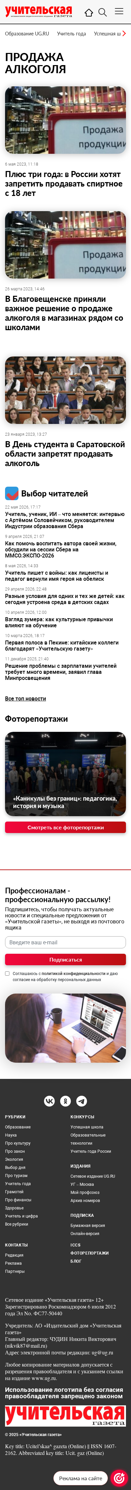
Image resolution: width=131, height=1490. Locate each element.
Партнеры (15, 1271)
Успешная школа (112, 33)
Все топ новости (25, 698)
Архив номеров (85, 1200)
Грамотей (14, 1192)
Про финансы (18, 1200)
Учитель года (71, 33)
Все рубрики (16, 1224)
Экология (14, 1159)
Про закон (15, 1151)
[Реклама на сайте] (119, 1478)
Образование (18, 1127)
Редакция (14, 1255)
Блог (76, 1261)
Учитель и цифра (21, 1216)
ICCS (75, 1245)
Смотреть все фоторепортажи (66, 827)
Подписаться (65, 959)
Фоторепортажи (36, 718)
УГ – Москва (82, 1184)
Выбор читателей (54, 493)
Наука (11, 1135)
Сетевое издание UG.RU (93, 1176)
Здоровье (14, 1208)
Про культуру (18, 1143)
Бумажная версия (88, 1225)
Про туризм (16, 1175)
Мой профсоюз (85, 1192)
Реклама (13, 1263)
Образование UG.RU (27, 33)
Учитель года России (91, 1151)
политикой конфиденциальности (73, 973)
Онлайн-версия (85, 1233)
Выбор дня (15, 1167)
